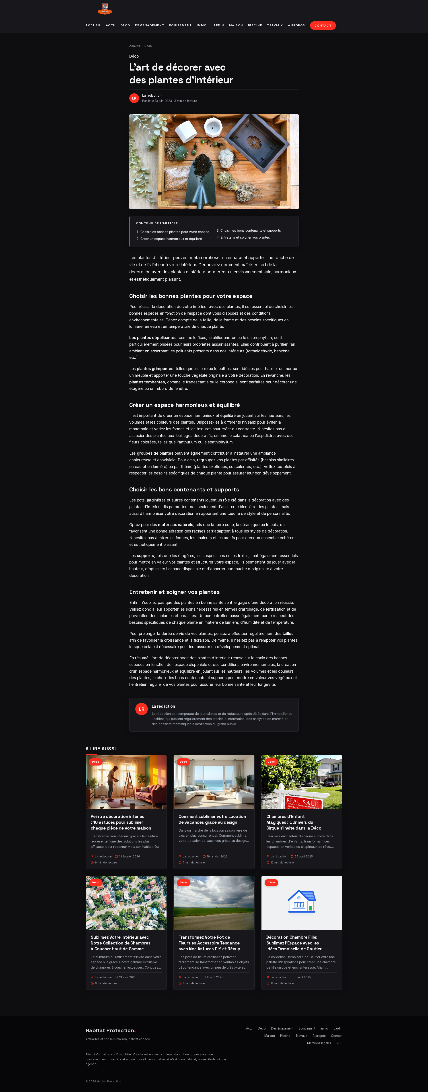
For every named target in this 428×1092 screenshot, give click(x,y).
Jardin (218, 25)
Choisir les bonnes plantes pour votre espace (174, 232)
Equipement (180, 25)
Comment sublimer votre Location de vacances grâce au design (212, 819)
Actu (111, 25)
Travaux (275, 25)
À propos (296, 25)
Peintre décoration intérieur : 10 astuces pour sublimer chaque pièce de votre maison (121, 822)
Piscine (255, 25)
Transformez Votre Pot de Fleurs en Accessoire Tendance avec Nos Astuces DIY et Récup (209, 943)
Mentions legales (319, 1043)
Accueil (93, 25)
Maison (236, 25)
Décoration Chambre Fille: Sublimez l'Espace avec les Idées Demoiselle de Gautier (294, 943)
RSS (339, 1043)
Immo (202, 25)
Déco (125, 25)
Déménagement (149, 25)
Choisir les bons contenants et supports (250, 230)
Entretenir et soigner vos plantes (245, 237)
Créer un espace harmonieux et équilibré (171, 239)
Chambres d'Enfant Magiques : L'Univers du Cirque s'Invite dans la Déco (293, 822)
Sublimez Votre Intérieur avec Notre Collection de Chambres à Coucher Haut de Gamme (120, 943)
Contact (323, 25)
